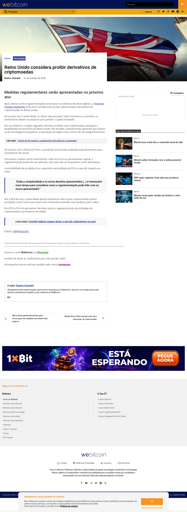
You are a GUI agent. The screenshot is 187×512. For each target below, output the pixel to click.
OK (152, 501)
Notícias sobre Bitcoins (12, 403)
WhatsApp (42, 252)
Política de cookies (69, 506)
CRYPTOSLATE (21, 231)
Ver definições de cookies (152, 507)
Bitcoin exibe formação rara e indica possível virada (157, 161)
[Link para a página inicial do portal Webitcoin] (93, 454)
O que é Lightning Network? (109, 412)
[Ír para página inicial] (62, 4)
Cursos (6, 433)
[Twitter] (163, 12)
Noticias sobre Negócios (13, 420)
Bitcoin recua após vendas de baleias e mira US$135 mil (157, 196)
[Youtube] (173, 12)
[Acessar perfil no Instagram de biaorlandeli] (10, 297)
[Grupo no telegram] (178, 12)
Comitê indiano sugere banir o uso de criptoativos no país (62, 222)
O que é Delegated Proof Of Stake (112, 416)
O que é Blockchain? (106, 407)
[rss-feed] (182, 12)
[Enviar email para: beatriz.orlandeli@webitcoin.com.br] (8, 297)
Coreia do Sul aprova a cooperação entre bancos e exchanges (47, 140)
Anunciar (107, 463)
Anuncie (148, 11)
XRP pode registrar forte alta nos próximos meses (156, 179)
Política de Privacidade (84, 463)
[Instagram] (158, 12)
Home (7, 58)
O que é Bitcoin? (104, 399)
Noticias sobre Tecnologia (14, 412)
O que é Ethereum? (106, 403)
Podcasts (7, 424)
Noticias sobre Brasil (11, 416)
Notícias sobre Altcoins (12, 407)
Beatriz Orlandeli (25, 285)
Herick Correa (179, 494)
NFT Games (8, 437)
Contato (63, 463)
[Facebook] (168, 12)
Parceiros (125, 463)
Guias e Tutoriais (10, 429)
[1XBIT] (93, 358)
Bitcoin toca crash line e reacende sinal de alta (158, 142)
